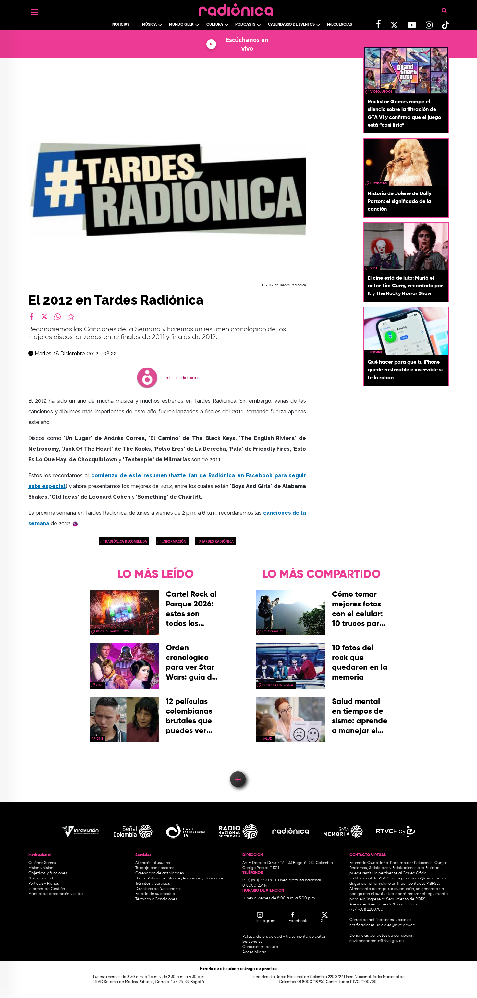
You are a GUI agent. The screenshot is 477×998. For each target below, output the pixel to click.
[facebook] (31, 316)
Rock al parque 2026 (113, 631)
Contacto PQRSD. (424, 884)
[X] (44, 316)
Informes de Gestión (46, 889)
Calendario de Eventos (291, 25)
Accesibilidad (255, 952)
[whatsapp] (57, 316)
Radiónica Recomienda (126, 541)
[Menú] (34, 12)
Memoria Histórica (277, 685)
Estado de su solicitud (155, 894)
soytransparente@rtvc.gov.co (376, 941)
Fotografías (272, 631)
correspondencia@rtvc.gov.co (417, 878)
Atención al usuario (152, 863)
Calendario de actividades (159, 873)
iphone (376, 352)
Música (149, 25)
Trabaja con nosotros (154, 868)
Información (174, 541)
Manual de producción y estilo (55, 894)
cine (373, 267)
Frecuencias (339, 25)
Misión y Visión (40, 868)
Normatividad (40, 878)
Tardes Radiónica (218, 541)
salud (267, 738)
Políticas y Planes (43, 884)
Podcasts (245, 25)
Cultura (214, 25)
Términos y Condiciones (156, 899)
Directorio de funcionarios (158, 889)
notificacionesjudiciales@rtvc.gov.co (382, 925)
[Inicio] (236, 8)
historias (378, 183)
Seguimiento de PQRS (405, 899)
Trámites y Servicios (152, 884)
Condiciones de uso (260, 947)
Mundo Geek (181, 25)
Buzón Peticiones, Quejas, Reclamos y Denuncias (179, 878)
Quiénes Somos (42, 863)
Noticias (120, 25)
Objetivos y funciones (47, 873)
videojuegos (381, 91)
